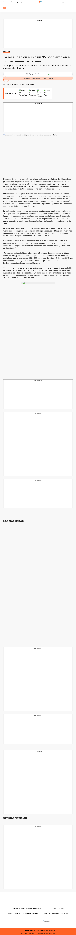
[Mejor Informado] (38, 8)
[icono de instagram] (66, 8)
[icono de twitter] (62, 8)
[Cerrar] (71, 78)
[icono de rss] (71, 8)
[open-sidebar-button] (4, 8)
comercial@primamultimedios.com (26, 908)
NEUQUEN (6, 51)
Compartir (9, 93)
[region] (38, 33)
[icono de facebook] (58, 8)
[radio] (34, 2)
